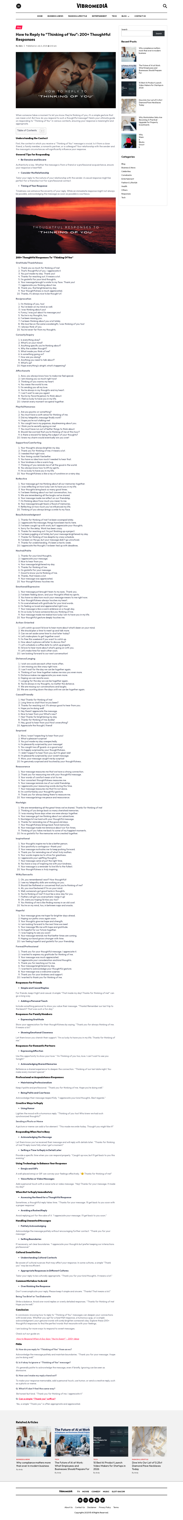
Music (106, 1491)
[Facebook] (80, 1500)
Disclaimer (91, 1507)
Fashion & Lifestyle (77, 16)
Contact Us (140, 16)
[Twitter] (91, 1500)
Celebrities (126, 171)
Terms (116, 1507)
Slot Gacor (118, 1491)
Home (40, 16)
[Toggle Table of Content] (41, 131)
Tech (114, 16)
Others (124, 190)
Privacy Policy (105, 1507)
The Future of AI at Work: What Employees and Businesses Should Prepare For (150, 69)
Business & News (55, 16)
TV (78, 1491)
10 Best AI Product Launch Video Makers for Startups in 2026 (151, 85)
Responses (126, 193)
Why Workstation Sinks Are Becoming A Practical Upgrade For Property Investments (150, 121)
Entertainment (99, 16)
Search (124, 29)
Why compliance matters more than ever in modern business (150, 50)
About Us (68, 1507)
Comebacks (126, 175)
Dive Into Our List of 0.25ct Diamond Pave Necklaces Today (150, 102)
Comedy (96, 1491)
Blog (124, 16)
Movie (85, 1491)
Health (124, 186)
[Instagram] (85, 1500)
